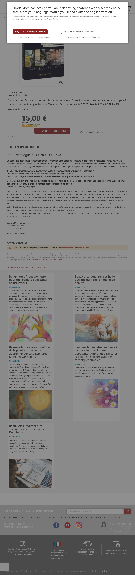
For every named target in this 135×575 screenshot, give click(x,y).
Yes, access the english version (30, 31)
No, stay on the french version (79, 31)
